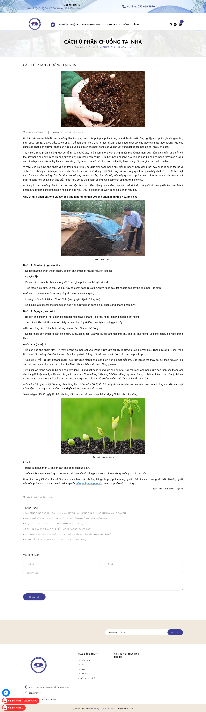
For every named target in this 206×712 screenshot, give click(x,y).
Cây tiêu (81, 669)
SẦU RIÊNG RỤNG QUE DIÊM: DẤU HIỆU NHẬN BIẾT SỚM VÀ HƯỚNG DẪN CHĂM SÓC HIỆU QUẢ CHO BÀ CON (75, 513)
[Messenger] (6, 693)
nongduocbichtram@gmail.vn (42, 699)
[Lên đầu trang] (171, 705)
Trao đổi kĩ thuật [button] (88, 654)
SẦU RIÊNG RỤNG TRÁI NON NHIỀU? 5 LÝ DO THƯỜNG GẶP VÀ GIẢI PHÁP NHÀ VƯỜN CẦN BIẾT (68, 534)
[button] (151, 654)
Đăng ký (175, 632)
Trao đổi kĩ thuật (45, 497)
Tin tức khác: (30, 508)
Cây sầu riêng (84, 660)
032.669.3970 (35, 693)
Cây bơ (81, 664)
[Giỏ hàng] (181, 24)
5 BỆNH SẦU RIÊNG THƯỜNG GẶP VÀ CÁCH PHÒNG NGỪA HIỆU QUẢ (57, 539)
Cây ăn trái (83, 673)
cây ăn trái (32, 497)
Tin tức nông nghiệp (87, 678)
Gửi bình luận (34, 597)
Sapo (131, 708)
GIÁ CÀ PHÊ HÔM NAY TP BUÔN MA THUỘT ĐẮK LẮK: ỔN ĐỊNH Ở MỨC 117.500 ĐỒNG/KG (66, 518)
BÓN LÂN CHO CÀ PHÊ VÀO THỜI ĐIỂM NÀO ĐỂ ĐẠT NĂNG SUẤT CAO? (58, 529)
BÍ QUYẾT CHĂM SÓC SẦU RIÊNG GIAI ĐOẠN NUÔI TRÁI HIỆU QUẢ (55, 523)
